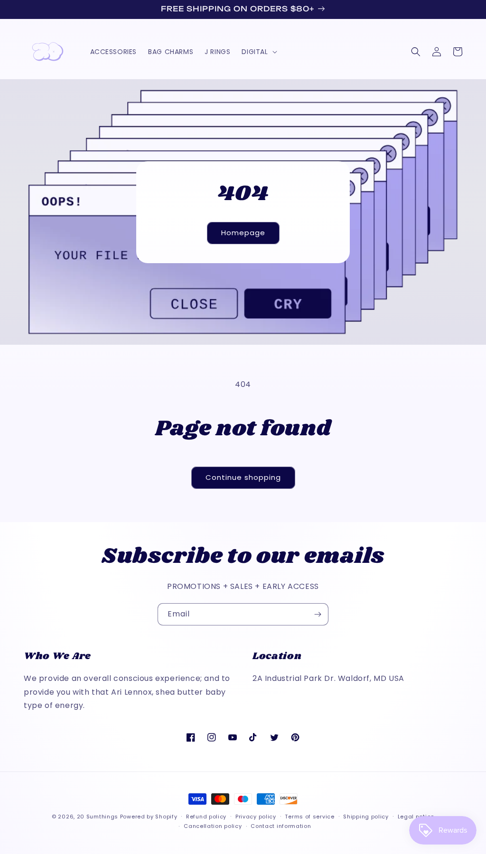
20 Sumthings (97, 816)
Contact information (281, 826)
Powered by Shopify (149, 816)
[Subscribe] (317, 614)
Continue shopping (243, 477)
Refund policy (206, 816)
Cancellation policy (213, 826)
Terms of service (309, 816)
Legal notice (416, 816)
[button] (258, 52)
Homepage (243, 233)
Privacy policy (255, 816)
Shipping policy (366, 816)
